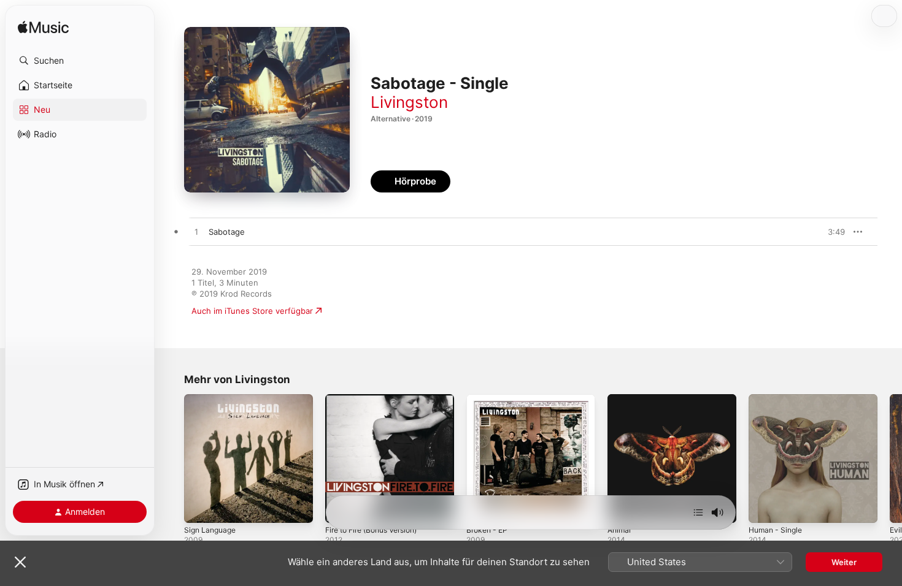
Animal (620, 399)
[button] (79, 60)
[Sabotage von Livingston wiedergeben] (196, 232)
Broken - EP (489, 399)
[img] (43, 28)
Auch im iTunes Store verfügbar (252, 311)
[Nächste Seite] (889, 458)
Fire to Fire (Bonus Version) (378, 399)
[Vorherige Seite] (171, 458)
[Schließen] (20, 562)
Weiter (844, 562)
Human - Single (778, 399)
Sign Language (212, 399)
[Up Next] (698, 512)
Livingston (409, 102)
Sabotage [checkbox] (227, 232)
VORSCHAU (828, 231)
